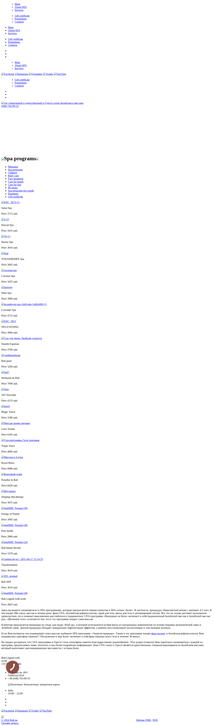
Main (17, 4)
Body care (13, 175)
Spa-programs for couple (21, 190)
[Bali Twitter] (48, 74)
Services (19, 10)
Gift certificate (22, 15)
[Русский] (9, 56)
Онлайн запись (9, 723)
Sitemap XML (143, 720)
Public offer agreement (20, 687)
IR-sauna (12, 187)
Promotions (21, 18)
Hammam (13, 193)
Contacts (19, 21)
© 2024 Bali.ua (9, 720)
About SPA (21, 7)
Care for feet (14, 184)
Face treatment (15, 178)
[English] (9, 53)
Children (12, 172)
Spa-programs (15, 169)
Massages (13, 166)
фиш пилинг (158, 633)
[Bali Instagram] (21, 74)
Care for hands (15, 181)
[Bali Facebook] (7, 74)
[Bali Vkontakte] (35, 74)
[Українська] (9, 50)
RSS (155, 720)
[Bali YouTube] (60, 74)
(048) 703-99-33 (10, 106)
